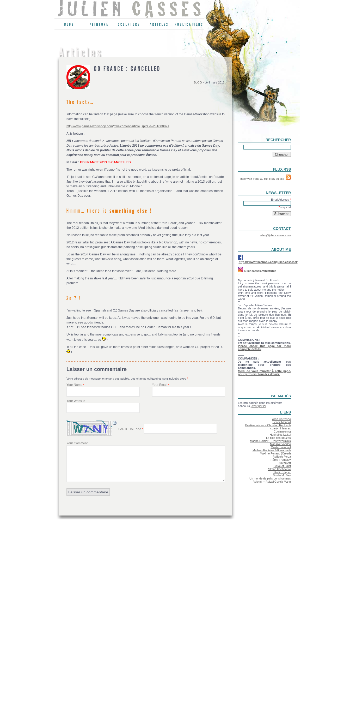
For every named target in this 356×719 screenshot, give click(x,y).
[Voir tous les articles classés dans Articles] (159, 25)
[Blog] (69, 25)
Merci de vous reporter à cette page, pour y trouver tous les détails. (264, 372)
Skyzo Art (285, 462)
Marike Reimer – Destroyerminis (270, 440)
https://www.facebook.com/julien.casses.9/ (268, 261)
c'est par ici (258, 406)
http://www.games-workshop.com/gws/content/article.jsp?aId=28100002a (117, 126)
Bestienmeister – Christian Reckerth (268, 425)
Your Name (74, 385)
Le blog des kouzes (278, 437)
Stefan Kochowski (279, 469)
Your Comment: (77, 443)
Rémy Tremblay (281, 459)
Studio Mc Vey (282, 475)
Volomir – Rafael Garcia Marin (272, 481)
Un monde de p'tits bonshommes (270, 478)
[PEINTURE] (99, 25)
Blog (198, 82)
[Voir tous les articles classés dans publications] (189, 25)
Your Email (159, 385)
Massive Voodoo (280, 444)
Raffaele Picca (282, 456)
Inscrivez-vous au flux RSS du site (263, 178)
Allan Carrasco (281, 419)
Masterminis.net (281, 447)
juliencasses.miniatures (260, 270)
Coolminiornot (282, 431)
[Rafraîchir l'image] (115, 424)
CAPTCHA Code (129, 429)
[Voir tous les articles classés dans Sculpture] (129, 25)
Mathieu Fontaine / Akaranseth (272, 450)
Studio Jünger (282, 472)
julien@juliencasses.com (275, 235)
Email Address (281, 199)
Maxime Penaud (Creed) (275, 453)
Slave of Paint (282, 466)
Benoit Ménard (282, 422)
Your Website (75, 401)
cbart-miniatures (280, 428)
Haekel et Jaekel (280, 434)
